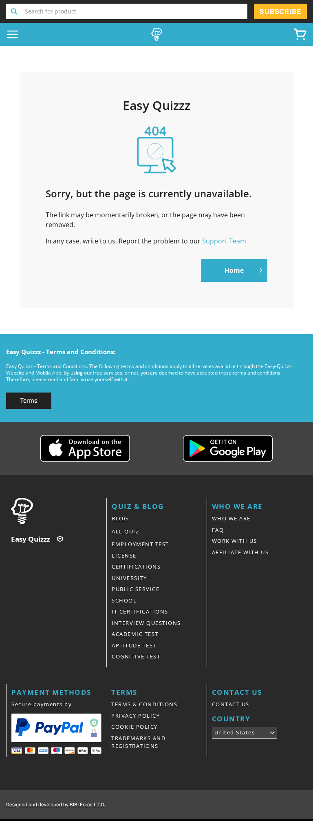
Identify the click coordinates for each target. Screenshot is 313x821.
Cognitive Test (136, 656)
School (124, 600)
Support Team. (225, 240)
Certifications (136, 566)
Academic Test (135, 634)
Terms (28, 400)
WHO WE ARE (231, 518)
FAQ (218, 529)
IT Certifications (140, 611)
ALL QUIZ (125, 531)
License (124, 555)
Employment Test (140, 544)
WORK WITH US (234, 540)
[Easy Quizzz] (156, 34)
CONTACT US (230, 704)
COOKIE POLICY (134, 726)
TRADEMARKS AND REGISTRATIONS (138, 742)
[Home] (58, 511)
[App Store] (85, 448)
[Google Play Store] (228, 448)
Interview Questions (146, 623)
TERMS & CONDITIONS (144, 704)
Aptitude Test (134, 645)
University (129, 578)
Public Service (135, 589)
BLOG (120, 518)
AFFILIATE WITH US (240, 552)
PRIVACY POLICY (135, 715)
